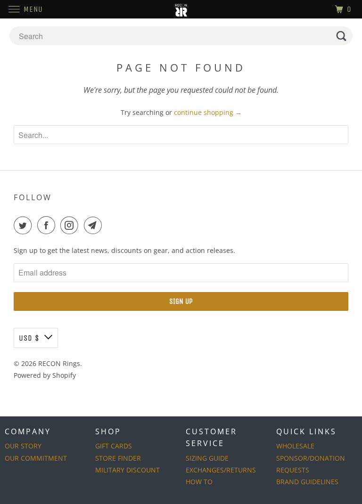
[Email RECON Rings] (95, 225)
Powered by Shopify (45, 375)
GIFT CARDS (113, 445)
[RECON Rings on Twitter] (24, 225)
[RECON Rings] (181, 9)
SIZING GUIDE (207, 458)
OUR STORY (23, 445)
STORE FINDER (118, 458)
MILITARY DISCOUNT (127, 469)
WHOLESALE (295, 445)
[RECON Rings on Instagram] (71, 225)
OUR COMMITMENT (36, 458)
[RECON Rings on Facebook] (48, 225)
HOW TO (199, 481)
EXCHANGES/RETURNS (221, 469)
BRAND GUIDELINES (307, 481)
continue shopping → (208, 112)
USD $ (29, 338)
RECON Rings (59, 363)
